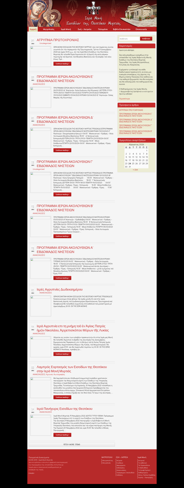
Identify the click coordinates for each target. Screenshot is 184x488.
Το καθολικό (142, 463)
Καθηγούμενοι (143, 472)
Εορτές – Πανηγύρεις (145, 477)
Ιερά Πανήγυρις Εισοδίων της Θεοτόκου (64, 409)
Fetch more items (72, 444)
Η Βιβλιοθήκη (143, 468)
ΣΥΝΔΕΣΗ (31, 473)
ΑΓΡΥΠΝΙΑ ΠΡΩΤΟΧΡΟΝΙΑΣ (58, 40)
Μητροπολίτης (107, 460)
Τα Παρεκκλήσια (144, 465)
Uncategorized (45, 43)
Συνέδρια (120, 463)
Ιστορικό (141, 460)
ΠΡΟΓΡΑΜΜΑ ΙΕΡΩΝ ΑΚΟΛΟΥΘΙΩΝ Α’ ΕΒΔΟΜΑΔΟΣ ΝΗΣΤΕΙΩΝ (65, 250)
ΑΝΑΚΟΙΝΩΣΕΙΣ (39, 84)
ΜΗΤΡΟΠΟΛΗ (107, 457)
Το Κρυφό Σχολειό (144, 470)
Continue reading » (62, 64)
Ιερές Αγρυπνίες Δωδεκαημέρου (60, 289)
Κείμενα (119, 460)
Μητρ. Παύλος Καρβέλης (146, 475)
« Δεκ (135, 169)
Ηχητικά (49, 374)
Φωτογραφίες (59, 374)
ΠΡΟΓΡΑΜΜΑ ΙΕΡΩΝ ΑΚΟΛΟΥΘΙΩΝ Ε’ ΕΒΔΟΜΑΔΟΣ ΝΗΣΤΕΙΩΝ (65, 79)
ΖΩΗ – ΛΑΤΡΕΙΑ (122, 457)
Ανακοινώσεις (121, 470)
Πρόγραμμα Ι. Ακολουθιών (125, 472)
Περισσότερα (124, 98)
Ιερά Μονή (142, 457)
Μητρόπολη (106, 463)
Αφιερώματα (121, 465)
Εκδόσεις (120, 475)
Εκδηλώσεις (121, 468)
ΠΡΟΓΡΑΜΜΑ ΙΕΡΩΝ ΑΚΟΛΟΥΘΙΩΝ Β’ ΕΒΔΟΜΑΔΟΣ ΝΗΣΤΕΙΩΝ (65, 208)
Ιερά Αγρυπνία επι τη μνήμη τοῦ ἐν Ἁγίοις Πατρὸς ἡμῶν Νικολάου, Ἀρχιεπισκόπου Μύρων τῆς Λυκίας (73, 328)
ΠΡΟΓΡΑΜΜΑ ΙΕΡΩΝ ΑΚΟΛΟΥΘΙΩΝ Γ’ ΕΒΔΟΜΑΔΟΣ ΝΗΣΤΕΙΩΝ (65, 164)
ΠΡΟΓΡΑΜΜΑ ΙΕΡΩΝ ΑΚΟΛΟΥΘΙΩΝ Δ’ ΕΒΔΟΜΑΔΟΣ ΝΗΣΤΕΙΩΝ (65, 119)
